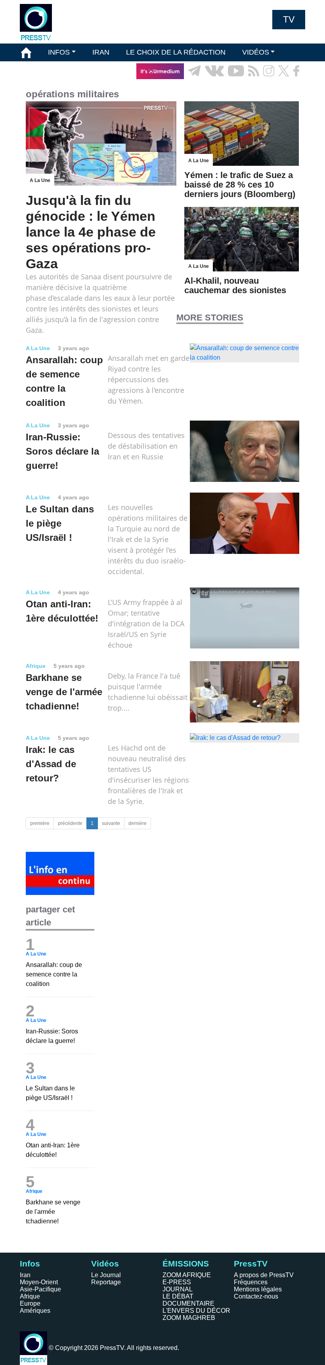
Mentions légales (258, 1289)
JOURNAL (177, 1289)
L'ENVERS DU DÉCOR (196, 1310)
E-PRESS (176, 1282)
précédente (70, 823)
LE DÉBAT (177, 1296)
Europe (30, 1303)
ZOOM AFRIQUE (186, 1275)
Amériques (35, 1310)
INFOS (59, 52)
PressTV (251, 1263)
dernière (137, 823)
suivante (111, 823)
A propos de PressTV (264, 1275)
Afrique (30, 1296)
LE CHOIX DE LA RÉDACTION (176, 52)
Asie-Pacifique (40, 1289)
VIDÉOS (255, 52)
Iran (25, 1275)
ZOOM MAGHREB (188, 1317)
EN (277, 89)
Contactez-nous (256, 1296)
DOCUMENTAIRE (188, 1303)
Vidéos (105, 1263)
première (40, 823)
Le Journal (106, 1275)
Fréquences (251, 1282)
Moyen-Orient (39, 1282)
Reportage (106, 1282)
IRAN (100, 52)
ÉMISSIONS (41, 71)
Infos (30, 1263)
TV (288, 19)
